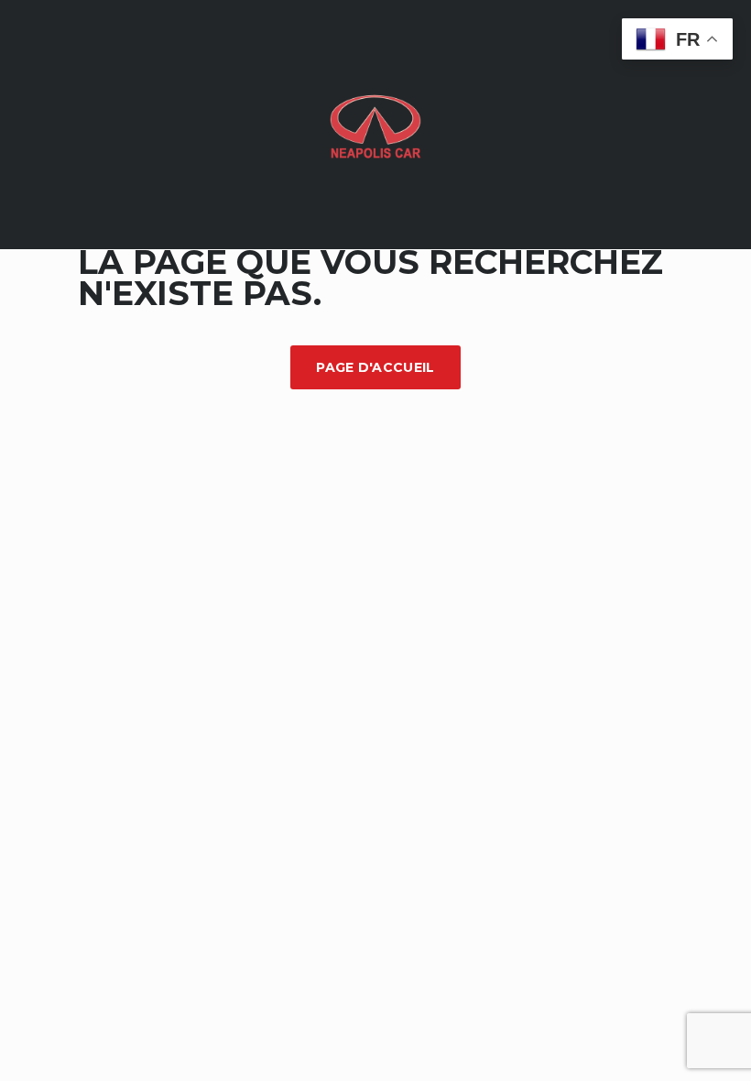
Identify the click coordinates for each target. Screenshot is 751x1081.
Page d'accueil (375, 367)
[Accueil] (375, 123)
